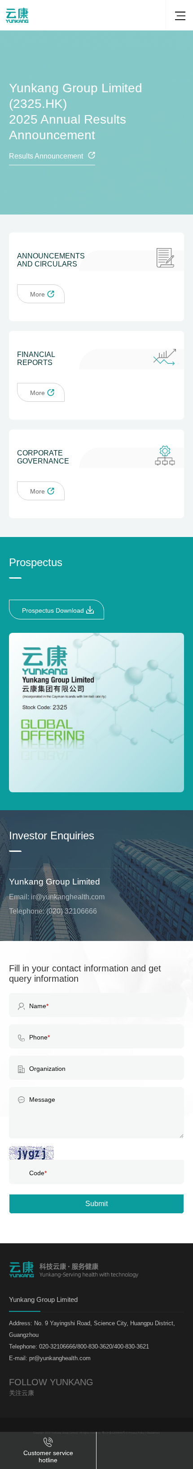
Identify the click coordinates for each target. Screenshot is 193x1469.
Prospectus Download (53, 610)
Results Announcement (46, 156)
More (37, 294)
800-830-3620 (142, 1417)
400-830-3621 (142, 1409)
